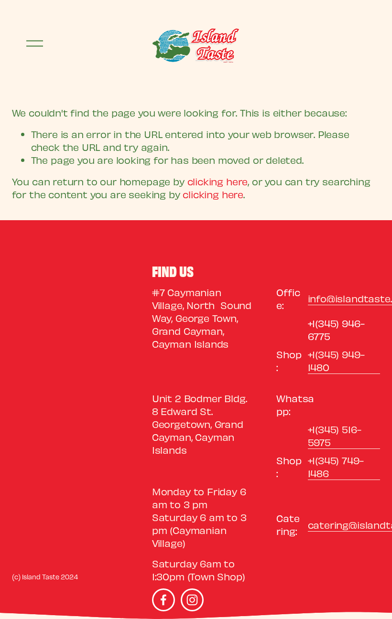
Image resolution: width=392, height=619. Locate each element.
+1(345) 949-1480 (336, 360)
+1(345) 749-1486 (336, 466)
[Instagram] (192, 599)
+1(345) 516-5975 (334, 435)
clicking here (217, 181)
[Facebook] (163, 599)
